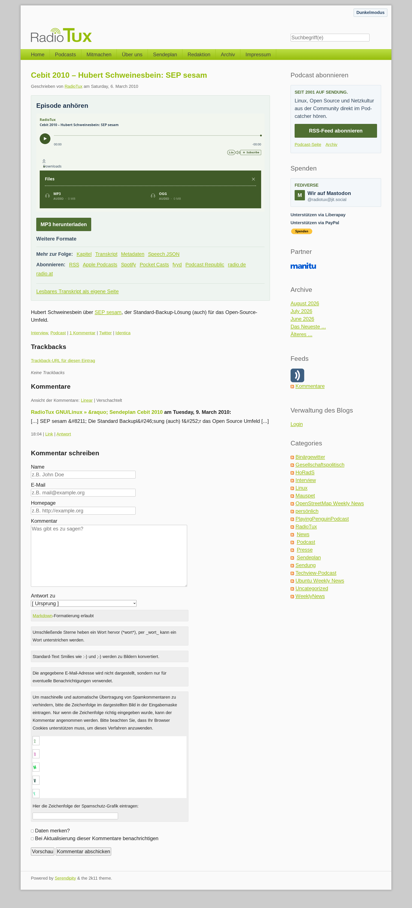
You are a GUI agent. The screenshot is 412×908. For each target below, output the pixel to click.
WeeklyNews (310, 596)
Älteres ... (301, 334)
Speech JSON (164, 254)
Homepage (43, 503)
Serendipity (65, 878)
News (303, 534)
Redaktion (199, 54)
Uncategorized (311, 588)
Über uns (132, 54)
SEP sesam (108, 312)
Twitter (105, 333)
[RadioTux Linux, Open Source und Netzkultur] (31, 24)
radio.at (44, 273)
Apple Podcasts (100, 264)
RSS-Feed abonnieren (336, 131)
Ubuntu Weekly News (319, 580)
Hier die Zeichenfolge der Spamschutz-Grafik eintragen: (86, 806)
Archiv (228, 54)
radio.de (237, 264)
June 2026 (302, 319)
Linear (87, 400)
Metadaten (132, 254)
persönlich (306, 511)
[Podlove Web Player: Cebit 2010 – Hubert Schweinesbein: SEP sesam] (150, 163)
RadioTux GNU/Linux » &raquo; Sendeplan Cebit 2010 (97, 412)
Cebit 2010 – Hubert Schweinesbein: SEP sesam (119, 75)
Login (297, 424)
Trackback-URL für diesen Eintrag (63, 360)
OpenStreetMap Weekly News (329, 503)
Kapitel (84, 254)
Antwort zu (43, 596)
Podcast (58, 333)
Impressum (258, 54)
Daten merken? (52, 830)
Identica (122, 333)
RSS (74, 264)
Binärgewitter (310, 457)
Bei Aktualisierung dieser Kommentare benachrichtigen (96, 838)
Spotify (128, 264)
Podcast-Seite (308, 144)
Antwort (63, 434)
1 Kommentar (82, 333)
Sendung (305, 565)
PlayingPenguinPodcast (322, 519)
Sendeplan (165, 54)
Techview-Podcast (315, 573)
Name (37, 467)
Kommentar (44, 521)
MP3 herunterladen (64, 224)
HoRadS (305, 472)
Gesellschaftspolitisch (319, 465)
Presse (305, 550)
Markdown (42, 615)
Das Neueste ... (308, 326)
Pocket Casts (154, 264)
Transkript (106, 254)
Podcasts (65, 54)
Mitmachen (98, 54)
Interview (39, 333)
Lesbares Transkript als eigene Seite (77, 291)
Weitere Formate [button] (56, 239)
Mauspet (305, 495)
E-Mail (38, 485)
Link (49, 434)
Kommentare (310, 386)
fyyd (177, 264)
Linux (301, 488)
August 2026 (305, 303)
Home (37, 54)
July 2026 (301, 311)
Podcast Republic (204, 264)
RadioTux (73, 86)
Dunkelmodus (370, 12)
